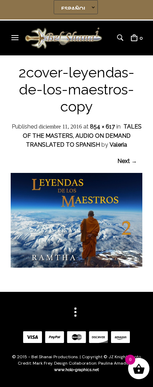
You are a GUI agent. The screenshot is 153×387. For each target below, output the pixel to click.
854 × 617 (102, 126)
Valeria (118, 144)
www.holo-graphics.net (76, 369)
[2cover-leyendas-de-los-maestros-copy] (76, 265)
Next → (127, 161)
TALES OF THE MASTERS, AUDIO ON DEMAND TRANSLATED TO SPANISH (82, 135)
